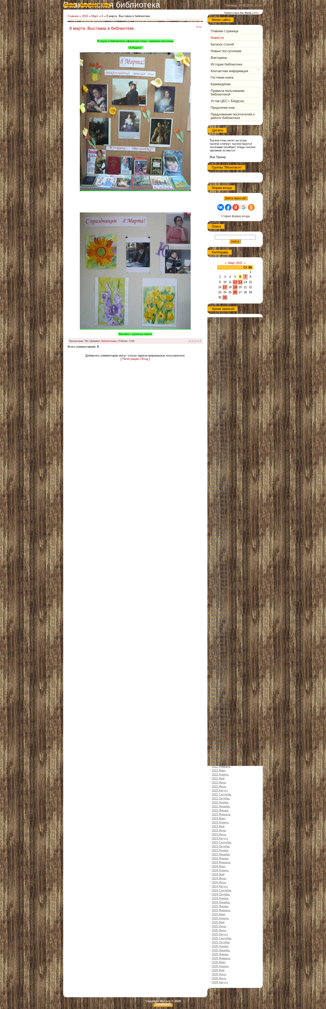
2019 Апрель (220, 638)
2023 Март (219, 818)
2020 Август (220, 698)
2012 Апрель (220, 331)
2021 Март (219, 722)
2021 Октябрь (221, 750)
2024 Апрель (220, 870)
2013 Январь (220, 363)
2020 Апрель (220, 682)
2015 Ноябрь (220, 486)
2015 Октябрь (221, 482)
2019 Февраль (221, 630)
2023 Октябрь (221, 846)
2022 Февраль (221, 766)
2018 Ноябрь (220, 618)
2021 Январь (220, 714)
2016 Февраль (221, 498)
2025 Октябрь (221, 942)
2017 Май (218, 554)
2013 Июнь (219, 383)
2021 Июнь (219, 734)
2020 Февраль (221, 674)
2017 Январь (220, 538)
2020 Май (218, 686)
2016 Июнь (219, 514)
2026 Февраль (221, 958)
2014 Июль (219, 430)
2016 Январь (220, 494)
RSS (255, 13)
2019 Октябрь (221, 658)
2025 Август (220, 934)
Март (94, 16)
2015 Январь (220, 450)
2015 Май (218, 466)
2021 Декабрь (221, 758)
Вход (105, 5)
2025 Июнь (219, 926)
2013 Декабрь (221, 402)
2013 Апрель (220, 375)
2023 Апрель (220, 822)
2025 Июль (219, 930)
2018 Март (219, 590)
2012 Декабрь (221, 359)
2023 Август (220, 838)
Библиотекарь (109, 341)
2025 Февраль (221, 910)
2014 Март (219, 414)
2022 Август (220, 790)
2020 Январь (220, 670)
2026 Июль (219, 978)
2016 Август (220, 522)
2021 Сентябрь (222, 746)
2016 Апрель (220, 506)
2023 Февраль (221, 814)
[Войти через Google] (243, 207)
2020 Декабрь (221, 710)
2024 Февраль (221, 862)
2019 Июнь (219, 646)
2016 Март (219, 502)
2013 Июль (219, 387)
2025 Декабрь (221, 950)
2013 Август (220, 390)
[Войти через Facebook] (228, 207)
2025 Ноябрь (220, 946)
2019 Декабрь (221, 666)
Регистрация (89, 5)
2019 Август (220, 654)
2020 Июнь (219, 690)
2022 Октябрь (221, 798)
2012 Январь (220, 319)
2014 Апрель (220, 418)
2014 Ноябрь (220, 442)
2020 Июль (219, 694)
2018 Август (220, 610)
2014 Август (220, 434)
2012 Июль (219, 343)
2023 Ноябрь (220, 850)
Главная (69, 5)
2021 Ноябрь (220, 754)
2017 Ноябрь (220, 574)
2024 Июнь (219, 878)
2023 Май (218, 826)
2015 (85, 16)
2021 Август (220, 742)
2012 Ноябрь (220, 355)
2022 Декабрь (221, 806)
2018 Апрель (220, 594)
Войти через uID (235, 198)
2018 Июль (219, 606)
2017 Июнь (219, 558)
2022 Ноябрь (220, 802)
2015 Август (220, 478)
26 (235, 292)
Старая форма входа (235, 216)
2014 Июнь (219, 426)
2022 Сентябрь (222, 794)
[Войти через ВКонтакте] (220, 207)
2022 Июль (219, 786)
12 (235, 282)
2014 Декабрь (221, 446)
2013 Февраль (221, 367)
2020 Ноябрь (220, 706)
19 (235, 287)
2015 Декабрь (221, 490)
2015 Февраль (221, 454)
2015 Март (219, 458)
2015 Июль (219, 474)
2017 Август (220, 566)
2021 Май (218, 730)
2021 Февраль (221, 718)
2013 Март (219, 371)
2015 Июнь (219, 470)
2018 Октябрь (221, 614)
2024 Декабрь (221, 902)
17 (225, 287)
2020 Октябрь (221, 702)
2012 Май (218, 335)
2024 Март (219, 866)
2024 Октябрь (221, 894)
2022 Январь (220, 762)
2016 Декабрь (221, 534)
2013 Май (218, 379)
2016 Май (218, 510)
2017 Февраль (221, 542)
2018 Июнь (219, 602)
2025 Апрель (220, 918)
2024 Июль (219, 882)
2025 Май (218, 922)
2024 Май (218, 874)
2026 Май (218, 970)
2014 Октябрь (221, 438)
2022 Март (219, 770)
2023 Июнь (219, 830)
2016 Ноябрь (220, 530)
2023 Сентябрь (222, 842)
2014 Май (218, 422)
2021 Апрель (220, 726)
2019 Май (218, 642)
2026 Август (220, 982)
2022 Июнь (219, 782)
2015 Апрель (220, 462)
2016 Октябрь (221, 526)
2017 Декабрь (221, 578)
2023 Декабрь (221, 854)
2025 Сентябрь (222, 938)
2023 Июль (219, 834)
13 (240, 282)
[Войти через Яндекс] (235, 207)
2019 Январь (220, 626)
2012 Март (219, 327)
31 (225, 297)
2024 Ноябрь (220, 898)
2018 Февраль (221, 586)
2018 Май (218, 598)
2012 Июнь (219, 339)
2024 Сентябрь (222, 890)
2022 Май (218, 778)
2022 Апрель (220, 774)
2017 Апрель (220, 550)
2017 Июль (219, 562)
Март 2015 (235, 263)
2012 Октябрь (221, 351)
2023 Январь (220, 810)
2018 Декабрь (221, 622)
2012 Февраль (221, 323)
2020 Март (219, 678)
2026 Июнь (219, 974)
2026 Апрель (220, 966)
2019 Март (219, 634)
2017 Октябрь (221, 570)
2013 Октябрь (221, 394)
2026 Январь (220, 954)
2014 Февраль (221, 410)
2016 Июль (219, 518)
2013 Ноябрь (220, 398)
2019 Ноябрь (220, 662)
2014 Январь (220, 406)
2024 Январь (220, 858)
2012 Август (220, 347)
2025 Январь (220, 906)
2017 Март (219, 546)
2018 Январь (220, 582)
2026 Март (219, 962)
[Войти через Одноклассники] (251, 207)
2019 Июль (219, 650)
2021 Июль (219, 738)
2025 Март (219, 914)
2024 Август (220, 886)
